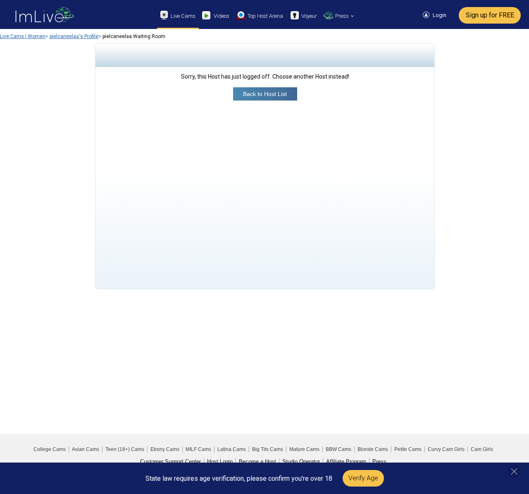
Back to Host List (265, 94)
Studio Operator (301, 461)
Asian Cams (85, 449)
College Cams (49, 449)
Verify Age (363, 478)
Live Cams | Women (22, 36)
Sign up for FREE (490, 15)
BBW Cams (338, 449)
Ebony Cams (164, 449)
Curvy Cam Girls (446, 449)
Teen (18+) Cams (124, 449)
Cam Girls (482, 449)
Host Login (220, 461)
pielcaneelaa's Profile (74, 36)
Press (379, 461)
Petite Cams (408, 449)
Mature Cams (304, 449)
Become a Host (257, 461)
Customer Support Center (170, 461)
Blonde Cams (372, 449)
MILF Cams (198, 449)
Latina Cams (231, 449)
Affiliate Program (346, 461)
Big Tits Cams (267, 449)
